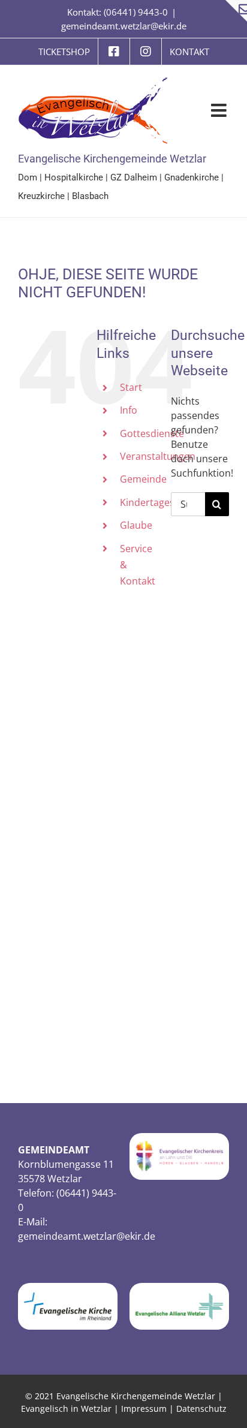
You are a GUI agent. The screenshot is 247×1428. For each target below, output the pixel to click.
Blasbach (90, 196)
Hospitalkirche (73, 177)
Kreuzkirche (41, 196)
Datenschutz (201, 1408)
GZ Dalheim (133, 177)
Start (131, 387)
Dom (27, 177)
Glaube (136, 525)
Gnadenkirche (191, 177)
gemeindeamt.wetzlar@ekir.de (123, 26)
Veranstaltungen (157, 456)
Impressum (144, 1408)
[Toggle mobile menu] (220, 110)
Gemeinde (143, 479)
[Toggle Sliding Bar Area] (236, 11)
